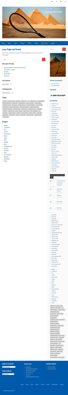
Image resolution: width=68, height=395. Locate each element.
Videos (36, 43)
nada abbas (39, 109)
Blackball (54, 222)
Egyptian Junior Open (57, 141)
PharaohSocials (8, 146)
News (9, 43)
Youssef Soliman (37, 114)
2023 (53, 215)
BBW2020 (54, 221)
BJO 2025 (54, 127)
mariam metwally (22, 105)
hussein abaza (38, 103)
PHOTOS (6, 148)
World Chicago (55, 103)
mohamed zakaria (17, 109)
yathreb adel (23, 114)
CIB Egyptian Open (56, 139)
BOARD (6, 125)
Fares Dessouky (33, 101)
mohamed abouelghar (14, 107)
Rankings (19, 113)
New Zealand (55, 123)
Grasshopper (55, 113)
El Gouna (54, 238)
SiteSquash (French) (30, 371)
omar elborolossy (34, 111)
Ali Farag (5, 101)
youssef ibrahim (29, 114)
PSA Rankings (7, 154)
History (53, 43)
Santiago (6, 71)
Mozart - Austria (55, 151)
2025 (53, 219)
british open (23, 101)
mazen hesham (39, 105)
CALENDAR (7, 127)
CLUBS (5, 131)
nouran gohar (11, 111)
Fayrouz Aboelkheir (7, 103)
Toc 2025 (54, 125)
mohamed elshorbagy (34, 107)
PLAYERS (6, 150)
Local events (54, 244)
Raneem (53, 260)
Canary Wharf (55, 228)
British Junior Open (56, 224)
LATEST (52, 175)
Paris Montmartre (56, 85)
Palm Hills (6, 76)
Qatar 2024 (54, 135)
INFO (5, 140)
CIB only (53, 234)
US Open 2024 (55, 133)
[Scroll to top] (65, 392)
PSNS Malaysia (55, 161)
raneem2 (54, 262)
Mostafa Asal (24, 109)
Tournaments (55, 264)
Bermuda (54, 149)
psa (39, 111)
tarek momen (12, 114)
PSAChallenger (55, 256)
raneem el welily (12, 113)
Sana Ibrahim (5, 114)
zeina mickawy (6, 116)
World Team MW (55, 129)
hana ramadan (22, 103)
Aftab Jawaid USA (56, 163)
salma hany (39, 113)
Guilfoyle (54, 105)
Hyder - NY (54, 153)
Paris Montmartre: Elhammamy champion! (14, 67)
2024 (53, 217)
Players (22, 43)
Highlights (54, 240)
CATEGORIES (57, 175)
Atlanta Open (55, 157)
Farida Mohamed (40, 101)
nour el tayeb (26, 111)
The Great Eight (55, 83)
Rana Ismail (5, 113)
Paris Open (54, 137)
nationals (5, 111)
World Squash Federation (32, 369)
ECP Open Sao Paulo (56, 107)
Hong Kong (54, 131)
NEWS (5, 144)
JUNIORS (6, 142)
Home (3, 43)
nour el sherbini (18, 111)
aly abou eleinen (11, 101)
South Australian (55, 167)
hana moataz (15, 103)
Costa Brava (54, 165)
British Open (7, 73)
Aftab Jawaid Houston (57, 155)
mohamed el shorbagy (7, 109)
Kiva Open (54, 145)
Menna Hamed (6, 107)
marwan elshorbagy (30, 105)
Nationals (54, 111)
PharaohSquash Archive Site (32, 376)
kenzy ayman (14, 105)
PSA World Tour (29, 373)
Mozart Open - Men (56, 109)
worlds (17, 114)
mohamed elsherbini (24, 107)
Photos (29, 43)
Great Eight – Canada (9, 69)
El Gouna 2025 (55, 117)
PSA (52, 254)
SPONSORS (7, 159)
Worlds (53, 266)
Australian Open (55, 121)
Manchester (54, 119)
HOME (5, 138)
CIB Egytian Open (56, 232)
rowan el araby (32, 113)
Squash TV (28, 375)
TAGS (52, 177)
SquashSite (28, 367)
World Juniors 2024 (56, 143)
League (53, 242)
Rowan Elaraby (25, 113)
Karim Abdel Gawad (7, 105)
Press (15, 43)
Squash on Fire (55, 115)
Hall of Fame (44, 43)
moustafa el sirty (32, 109)
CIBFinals (54, 236)
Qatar (53, 258)
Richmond (54, 147)
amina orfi (18, 101)
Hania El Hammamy (30, 103)
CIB (28, 101)
